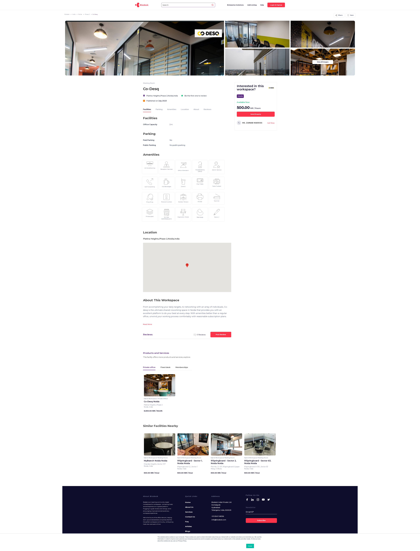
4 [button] (161, 394)
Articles (188, 526)
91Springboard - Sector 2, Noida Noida (223, 462)
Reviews (207, 109)
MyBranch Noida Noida (155, 461)
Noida (80, 14)
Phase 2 (87, 14)
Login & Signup (276, 5)
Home (188, 502)
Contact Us (190, 517)
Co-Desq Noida (151, 401)
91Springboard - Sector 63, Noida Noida (257, 462)
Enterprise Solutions (235, 5)
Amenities (171, 109)
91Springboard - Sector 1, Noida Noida (189, 462)
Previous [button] (147, 385)
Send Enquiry (255, 114)
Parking (159, 109)
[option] (159, 386)
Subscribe (261, 520)
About (196, 109)
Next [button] (171, 385)
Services (189, 512)
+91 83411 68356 (217, 516)
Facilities (147, 109)
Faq (187, 522)
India (74, 14)
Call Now (271, 123)
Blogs (187, 531)
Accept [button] (250, 546)
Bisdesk (67, 14)
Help (262, 5)
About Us (189, 507)
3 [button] (160, 394)
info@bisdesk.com (218, 520)
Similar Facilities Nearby (160, 426)
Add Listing (252, 5)
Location (185, 109)
